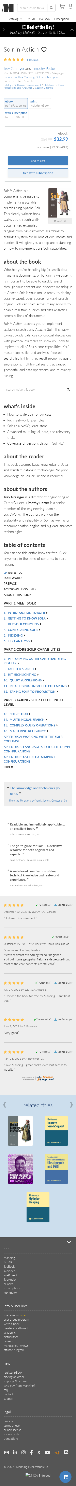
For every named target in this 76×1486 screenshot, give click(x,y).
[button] (4, 30)
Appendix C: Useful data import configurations (29, 759)
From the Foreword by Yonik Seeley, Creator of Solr (39, 800)
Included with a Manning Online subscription (32, 77)
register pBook (13, 1372)
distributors (11, 1337)
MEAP (32, 19)
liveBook (44, 19)
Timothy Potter (43, 68)
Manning (9, 1257)
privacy (8, 1421)
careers (8, 1341)
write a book (11, 1324)
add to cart (38, 160)
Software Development (27, 85)
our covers (10, 1292)
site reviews (15, 1315)
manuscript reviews (16, 1345)
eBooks (8, 1284)
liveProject (10, 1275)
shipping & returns (15, 1381)
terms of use (12, 1425)
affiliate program (14, 1350)
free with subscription (38, 173)
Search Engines (44, 87)
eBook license (12, 1430)
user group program (16, 1319)
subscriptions (12, 1288)
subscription (61, 19)
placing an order (14, 1377)
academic (10, 1332)
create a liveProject (16, 1328)
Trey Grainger (14, 68)
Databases (50, 85)
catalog (13, 19)
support (8, 1398)
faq (6, 1390)
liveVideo (9, 1271)
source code (11, 1434)
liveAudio (10, 1279)
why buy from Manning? (19, 1385)
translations (11, 1438)
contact (8, 1394)
